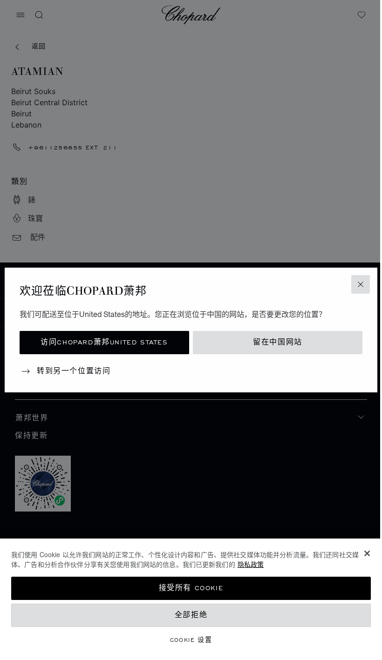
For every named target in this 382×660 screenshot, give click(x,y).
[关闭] (367, 553)
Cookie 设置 (191, 639)
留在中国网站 (277, 342)
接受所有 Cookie (191, 588)
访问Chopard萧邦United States (104, 342)
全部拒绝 (191, 615)
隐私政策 (251, 564)
